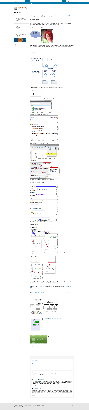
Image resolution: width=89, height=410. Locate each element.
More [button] (46, 3)
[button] (72, 1)
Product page (17, 36)
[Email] (69, 292)
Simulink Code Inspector (64, 335)
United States (72, 405)
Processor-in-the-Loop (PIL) (63, 25)
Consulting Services (56, 15)
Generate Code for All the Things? (52, 335)
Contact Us (43, 405)
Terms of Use (39, 405)
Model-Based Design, (41, 292)
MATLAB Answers (17, 3)
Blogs (44, 3)
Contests (40, 3)
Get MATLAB (64, 1)
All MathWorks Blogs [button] (16, 5)
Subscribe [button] (22, 5)
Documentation (17, 33)
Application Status (34, 405)
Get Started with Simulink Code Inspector (37, 346)
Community (27, 1)
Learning (32, 1)
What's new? (22, 24)
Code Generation (22, 27)
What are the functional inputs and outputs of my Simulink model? (51, 318)
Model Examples (18, 35)
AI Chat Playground (31, 3)
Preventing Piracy (29, 405)
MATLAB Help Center (21, 1)
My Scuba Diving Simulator (20, 18)
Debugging (22, 25)
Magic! (31, 53)
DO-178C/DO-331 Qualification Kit (63, 49)
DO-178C (43, 49)
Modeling (22, 26)
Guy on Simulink (22, 7)
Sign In (69, 1)
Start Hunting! (17, 46)
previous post (42, 286)
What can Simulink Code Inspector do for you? (41, 12)
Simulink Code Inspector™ (70, 15)
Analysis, (33, 292)
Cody (26, 3)
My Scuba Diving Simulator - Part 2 (21, 17)
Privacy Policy (24, 405)
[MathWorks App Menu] (73, 1)
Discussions (36, 3)
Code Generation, (37, 292)
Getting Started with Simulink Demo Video (21, 34)
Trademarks (20, 405)
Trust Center (16, 405)
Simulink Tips (22, 28)
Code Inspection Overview (49, 346)
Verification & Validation (33, 293)
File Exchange (23, 3)
